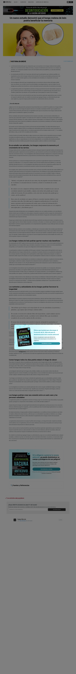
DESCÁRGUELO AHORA (46, 343)
